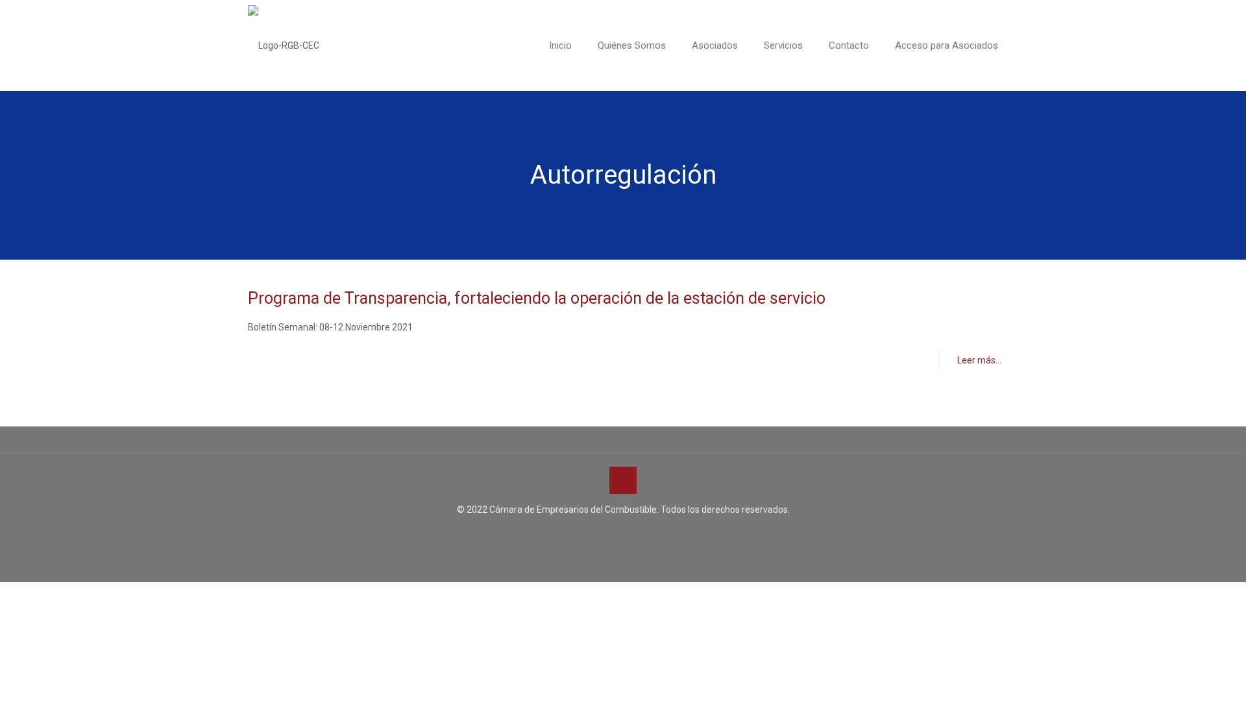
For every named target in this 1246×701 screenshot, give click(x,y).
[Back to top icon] (623, 480)
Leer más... (979, 360)
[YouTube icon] (623, 534)
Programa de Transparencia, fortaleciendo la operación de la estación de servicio (536, 298)
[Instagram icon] (637, 534)
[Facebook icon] (610, 534)
